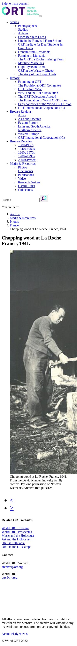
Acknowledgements (15, 633)
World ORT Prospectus (17, 532)
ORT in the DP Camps (16, 547)
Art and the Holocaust (16, 539)
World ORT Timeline (15, 528)
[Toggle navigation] (40, 16)
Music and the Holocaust (18, 535)
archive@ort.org (12, 567)
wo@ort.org (9, 577)
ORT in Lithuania (13, 543)
